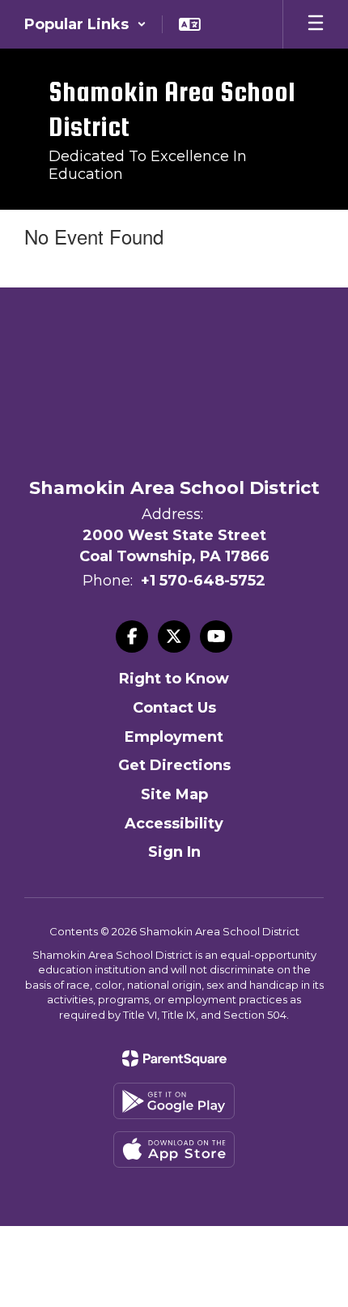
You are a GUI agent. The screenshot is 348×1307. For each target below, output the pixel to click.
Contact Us (174, 708)
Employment (174, 737)
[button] (85, 24)
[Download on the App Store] (174, 1149)
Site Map (174, 794)
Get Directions (174, 765)
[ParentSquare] (174, 1058)
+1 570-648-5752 (203, 581)
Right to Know (174, 679)
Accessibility (174, 823)
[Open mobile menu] (315, 24)
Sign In (174, 852)
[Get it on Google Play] (174, 1101)
